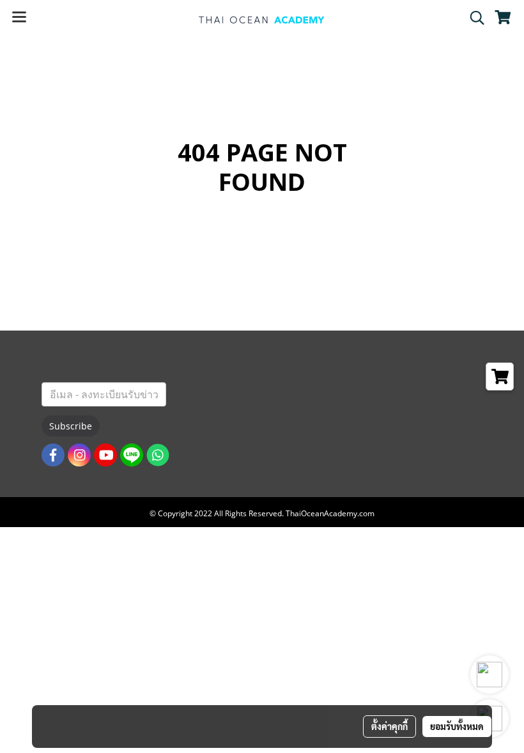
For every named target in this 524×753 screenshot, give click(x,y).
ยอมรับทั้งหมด (457, 726)
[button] (473, 18)
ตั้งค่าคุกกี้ (389, 726)
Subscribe (70, 426)
